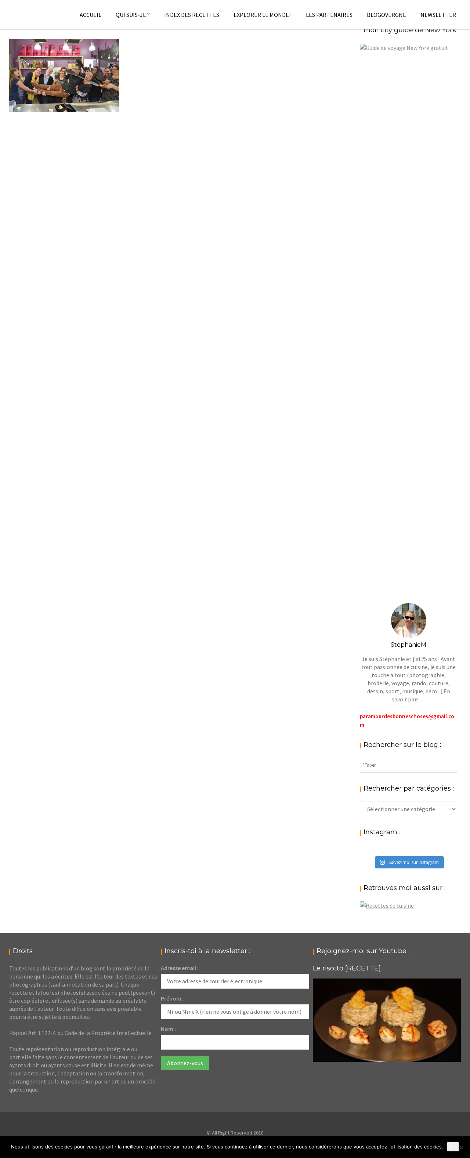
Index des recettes (191, 14)
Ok (453, 1147)
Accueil (90, 14)
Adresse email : (180, 968)
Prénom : (172, 998)
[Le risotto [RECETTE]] (387, 1020)
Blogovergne (386, 14)
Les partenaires (329, 14)
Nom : (168, 1028)
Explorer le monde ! (263, 14)
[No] (460, 1147)
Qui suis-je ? (133, 14)
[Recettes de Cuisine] (387, 905)
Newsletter (438, 14)
